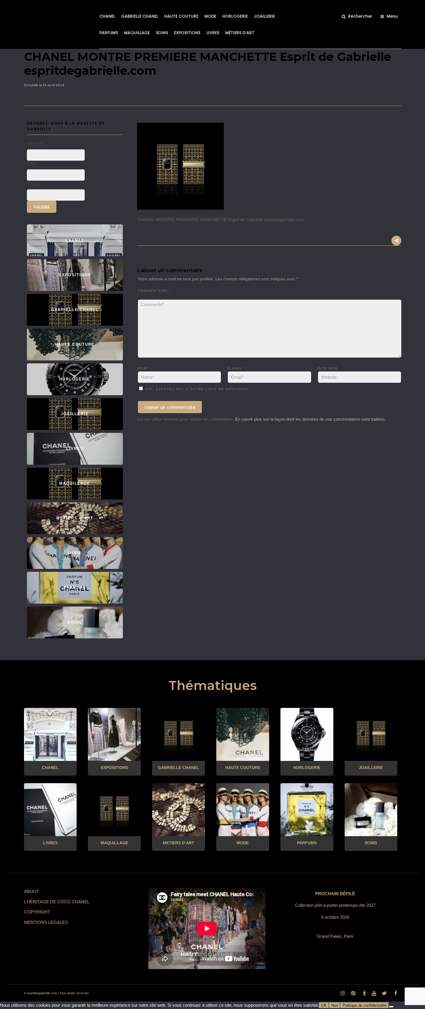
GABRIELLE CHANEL (139, 16)
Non (334, 1005)
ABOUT (31, 891)
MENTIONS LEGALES (46, 922)
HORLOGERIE (235, 16)
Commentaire (154, 290)
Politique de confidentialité (365, 1005)
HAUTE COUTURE (181, 16)
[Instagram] (342, 993)
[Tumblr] (363, 993)
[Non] (391, 1007)
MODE (210, 16)
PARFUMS (108, 33)
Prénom (35, 143)
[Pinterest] (353, 993)
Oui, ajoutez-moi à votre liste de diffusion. (197, 389)
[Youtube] (374, 993)
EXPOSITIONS (187, 33)
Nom (144, 368)
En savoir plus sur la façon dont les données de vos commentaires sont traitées (310, 419)
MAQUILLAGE (137, 33)
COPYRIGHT (37, 911)
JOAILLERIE (264, 16)
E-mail (236, 368)
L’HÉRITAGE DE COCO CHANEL (56, 901)
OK (324, 1005)
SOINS (162, 33)
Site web (328, 368)
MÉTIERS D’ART (239, 33)
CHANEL (107, 16)
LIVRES (212, 33)
